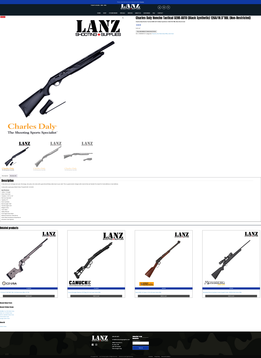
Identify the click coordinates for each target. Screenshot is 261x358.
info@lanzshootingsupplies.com (121, 339)
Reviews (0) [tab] (13, 176)
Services (130, 13)
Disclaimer (151, 356)
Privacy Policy (157, 356)
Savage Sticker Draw (5, 318)
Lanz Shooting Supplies (104, 356)
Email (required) (136, 340)
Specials (122, 13)
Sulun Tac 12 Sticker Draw (6, 313)
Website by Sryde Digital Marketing (126, 356)
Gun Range (146, 13)
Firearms (154, 33)
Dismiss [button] (142, 2)
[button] (123, 18)
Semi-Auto (171, 33)
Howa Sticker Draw (4, 316)
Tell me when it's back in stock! (146, 31)
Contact (160, 13)
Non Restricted (161, 33)
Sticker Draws (113, 13)
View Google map (117, 348)
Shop (104, 13)
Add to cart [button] (29, 296)
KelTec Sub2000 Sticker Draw (7, 314)
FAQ (154, 13)
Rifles (166, 33)
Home (99, 13)
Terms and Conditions (165, 356)
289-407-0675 (115, 336)
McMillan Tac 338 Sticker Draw (7, 311)
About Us (138, 13)
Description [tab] (5, 176)
